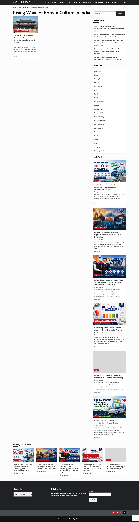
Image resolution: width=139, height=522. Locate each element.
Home (47, 2)
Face (68, 2)
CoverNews (69, 519)
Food (96, 98)
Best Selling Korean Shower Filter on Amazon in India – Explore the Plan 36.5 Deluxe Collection (108, 51)
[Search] (125, 2)
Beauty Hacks (98, 79)
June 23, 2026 (99, 287)
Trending (97, 147)
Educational (24, 30)
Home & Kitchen (99, 113)
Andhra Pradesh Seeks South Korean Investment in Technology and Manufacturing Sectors (109, 28)
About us (115, 2)
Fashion (96, 94)
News (96, 135)
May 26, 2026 (99, 425)
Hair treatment (99, 101)
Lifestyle (97, 132)
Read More (17, 57)
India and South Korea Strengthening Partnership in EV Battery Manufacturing (107, 58)
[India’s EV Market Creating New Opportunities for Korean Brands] (109, 407)
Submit (93, 500)
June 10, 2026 (99, 380)
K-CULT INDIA (21, 2)
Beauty (62, 2)
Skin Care (54, 2)
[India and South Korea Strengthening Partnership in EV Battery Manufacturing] (109, 362)
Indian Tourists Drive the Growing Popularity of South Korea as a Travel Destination (109, 36)
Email (91, 491)
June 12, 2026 (99, 335)
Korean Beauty (98, 2)
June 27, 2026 (99, 239)
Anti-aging (76, 2)
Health (96, 105)
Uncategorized (99, 151)
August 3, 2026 (100, 192)
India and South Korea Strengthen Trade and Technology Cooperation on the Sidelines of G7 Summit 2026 (109, 43)
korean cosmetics (100, 120)
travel (96, 143)
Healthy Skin (86, 2)
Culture (17, 30)
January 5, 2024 (20, 45)
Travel (107, 2)
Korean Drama (99, 124)
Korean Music (98, 128)
